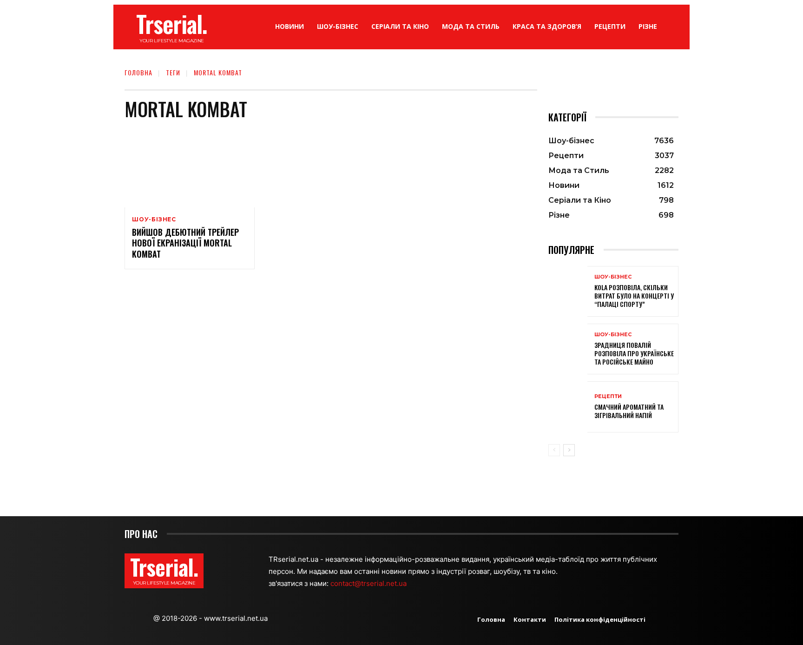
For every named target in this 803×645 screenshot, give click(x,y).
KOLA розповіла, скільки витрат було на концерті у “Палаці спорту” (634, 295)
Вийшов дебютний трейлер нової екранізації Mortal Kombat (185, 243)
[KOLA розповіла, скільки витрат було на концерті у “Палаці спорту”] (567, 291)
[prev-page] (554, 450)
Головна (138, 72)
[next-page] (569, 450)
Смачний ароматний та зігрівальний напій (629, 411)
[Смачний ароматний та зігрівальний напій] (567, 406)
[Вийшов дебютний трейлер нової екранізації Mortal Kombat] (190, 168)
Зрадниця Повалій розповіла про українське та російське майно (634, 353)
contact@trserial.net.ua (369, 583)
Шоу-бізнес (154, 219)
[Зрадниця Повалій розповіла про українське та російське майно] (567, 349)
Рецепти (608, 396)
